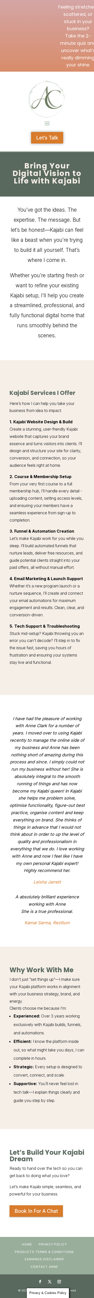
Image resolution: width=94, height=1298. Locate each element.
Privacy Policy (53, 1244)
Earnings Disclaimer (44, 1259)
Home (27, 1244)
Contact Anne (44, 1267)
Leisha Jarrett (47, 882)
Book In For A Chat (36, 1211)
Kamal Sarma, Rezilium (47, 922)
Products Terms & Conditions (44, 1252)
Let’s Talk (47, 138)
